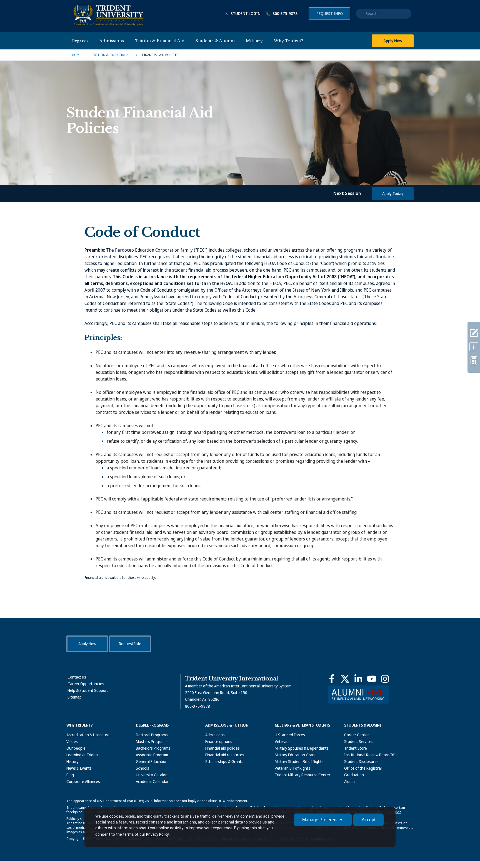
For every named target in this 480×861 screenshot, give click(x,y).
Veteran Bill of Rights (292, 768)
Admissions (215, 734)
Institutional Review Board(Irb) (370, 754)
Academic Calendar (152, 781)
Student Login (245, 13)
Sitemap (75, 697)
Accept (368, 819)
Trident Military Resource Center (302, 774)
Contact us (77, 677)
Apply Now (392, 40)
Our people (76, 748)
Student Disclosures (361, 761)
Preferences (322, 819)
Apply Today (392, 193)
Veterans (283, 741)
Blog (70, 774)
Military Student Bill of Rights (299, 761)
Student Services (358, 741)
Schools (142, 768)
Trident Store (355, 748)
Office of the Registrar (363, 768)
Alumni (350, 781)
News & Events (79, 768)
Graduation (354, 774)
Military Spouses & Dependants (302, 748)
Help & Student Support (88, 690)
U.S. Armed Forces (290, 734)
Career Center (356, 734)
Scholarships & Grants (224, 761)
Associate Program (152, 754)
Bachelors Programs (153, 748)
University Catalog (152, 774)
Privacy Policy (157, 834)
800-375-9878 (285, 13)
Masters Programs (152, 741)
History (72, 761)
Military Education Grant (295, 754)
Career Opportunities (86, 683)
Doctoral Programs (152, 734)
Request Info (329, 13)
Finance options (218, 741)
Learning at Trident (82, 754)
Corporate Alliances (83, 781)
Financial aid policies (222, 748)
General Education (152, 761)
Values (72, 741)
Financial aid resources (224, 754)
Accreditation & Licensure (87, 734)
